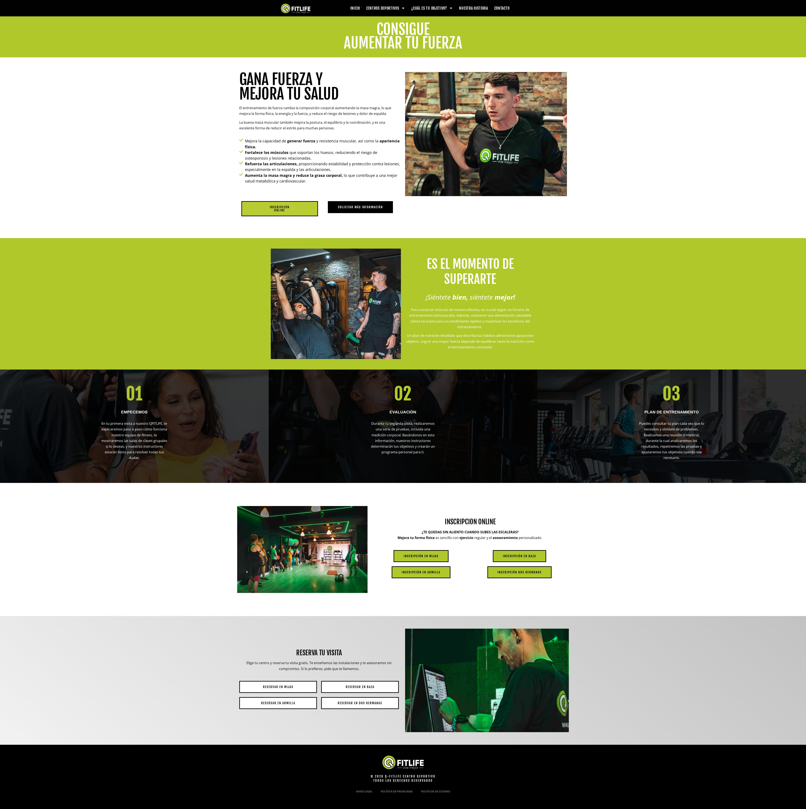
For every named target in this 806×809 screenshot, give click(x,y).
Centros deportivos (382, 8)
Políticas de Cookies (435, 791)
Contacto (502, 8)
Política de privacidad (397, 791)
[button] (275, 304)
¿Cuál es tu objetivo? (429, 8)
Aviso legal (364, 791)
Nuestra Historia (473, 8)
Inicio (355, 8)
